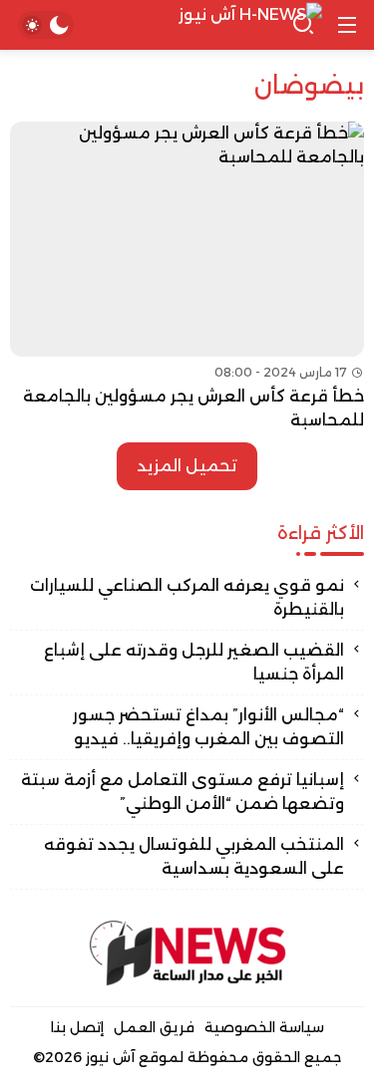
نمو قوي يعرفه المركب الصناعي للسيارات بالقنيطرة (187, 597)
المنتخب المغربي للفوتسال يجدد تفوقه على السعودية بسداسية (194, 856)
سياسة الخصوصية (264, 1027)
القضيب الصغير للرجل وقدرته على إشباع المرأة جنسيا (194, 662)
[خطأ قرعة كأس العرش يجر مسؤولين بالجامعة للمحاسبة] (187, 277)
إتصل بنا (77, 1027)
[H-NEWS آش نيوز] (187, 25)
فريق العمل (154, 1027)
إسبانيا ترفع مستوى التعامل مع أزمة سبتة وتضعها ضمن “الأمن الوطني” (182, 791)
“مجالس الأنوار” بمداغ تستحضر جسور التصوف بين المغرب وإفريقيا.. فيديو (208, 726)
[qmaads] (187, 953)
